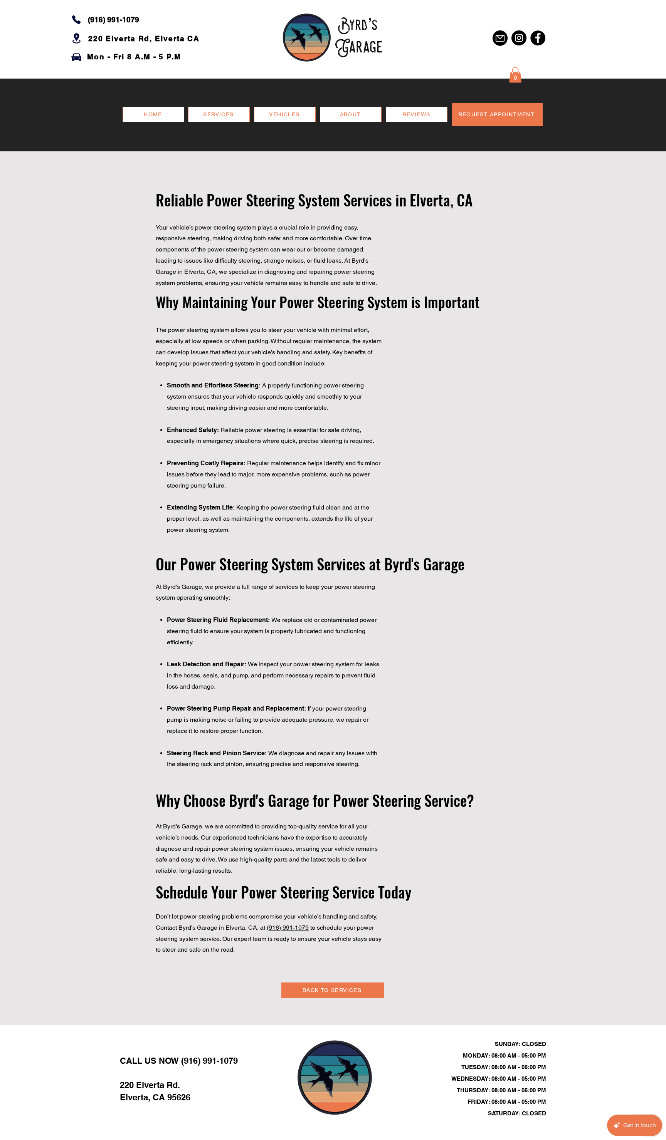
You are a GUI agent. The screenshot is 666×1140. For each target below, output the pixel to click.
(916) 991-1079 (288, 927)
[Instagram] (518, 37)
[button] (515, 75)
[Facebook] (537, 37)
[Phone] (76, 20)
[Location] (76, 38)
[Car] (76, 57)
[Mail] (500, 38)
